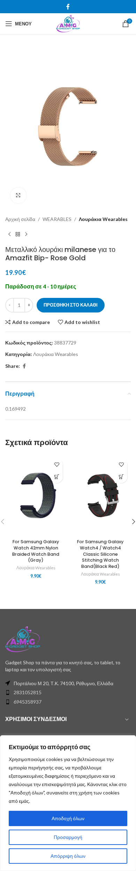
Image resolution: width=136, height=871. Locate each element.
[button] (57, 477)
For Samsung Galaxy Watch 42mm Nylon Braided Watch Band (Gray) (35, 551)
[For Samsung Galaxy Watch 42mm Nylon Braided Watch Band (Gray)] (35, 495)
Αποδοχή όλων (68, 818)
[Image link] (22, 639)
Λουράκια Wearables (103, 219)
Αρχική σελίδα (20, 219)
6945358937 (27, 702)
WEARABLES (57, 219)
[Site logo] (68, 23)
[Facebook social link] (68, 6)
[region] (68, 803)
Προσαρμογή (68, 837)
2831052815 (27, 692)
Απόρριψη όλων (68, 856)
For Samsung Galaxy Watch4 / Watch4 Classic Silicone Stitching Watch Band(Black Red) (100, 554)
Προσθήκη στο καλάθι (71, 305)
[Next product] (26, 234)
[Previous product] (9, 234)
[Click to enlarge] (18, 195)
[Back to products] (18, 234)
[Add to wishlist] (57, 465)
